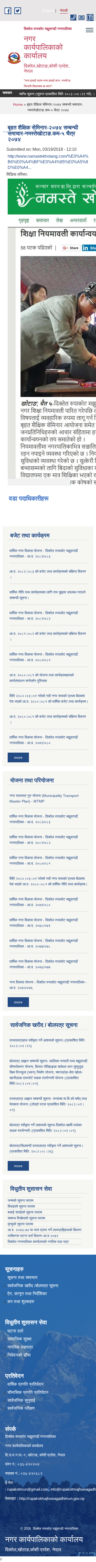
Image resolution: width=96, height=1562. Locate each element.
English (48, 10)
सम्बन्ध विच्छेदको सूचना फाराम (26, 1218)
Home (18, 104)
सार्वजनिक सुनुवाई (21, 1400)
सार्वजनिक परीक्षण (21, 1408)
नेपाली (64, 10)
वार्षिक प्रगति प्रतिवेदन (25, 1384)
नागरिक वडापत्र (20, 1347)
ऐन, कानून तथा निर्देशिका (27, 1293)
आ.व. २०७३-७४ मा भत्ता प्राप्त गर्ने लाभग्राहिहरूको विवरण (44, 1230)
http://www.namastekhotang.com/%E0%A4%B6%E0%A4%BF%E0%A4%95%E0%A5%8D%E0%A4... (48, 162)
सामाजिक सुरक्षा (19, 1339)
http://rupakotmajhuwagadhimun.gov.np (51, 1498)
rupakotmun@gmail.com (27, 1489)
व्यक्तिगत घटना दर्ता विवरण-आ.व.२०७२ (33, 1236)
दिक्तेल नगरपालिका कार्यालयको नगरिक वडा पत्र (38, 1242)
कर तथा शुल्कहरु (20, 1301)
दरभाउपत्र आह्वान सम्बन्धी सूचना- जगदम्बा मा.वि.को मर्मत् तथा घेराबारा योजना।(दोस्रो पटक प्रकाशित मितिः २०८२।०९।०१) (48, 1104)
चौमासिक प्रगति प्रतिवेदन (27, 1392)
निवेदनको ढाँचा (19, 1355)
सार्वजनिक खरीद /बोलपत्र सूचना (32, 1285)
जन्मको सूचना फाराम (20, 1200)
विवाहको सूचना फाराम (21, 1206)
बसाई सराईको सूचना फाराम (25, 1212)
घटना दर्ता (15, 1331)
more (18, 757)
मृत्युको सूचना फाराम (20, 1224)
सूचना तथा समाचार (22, 1277)
